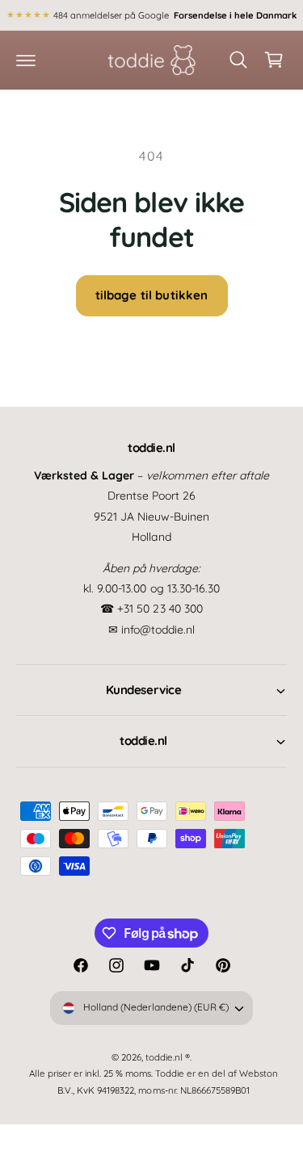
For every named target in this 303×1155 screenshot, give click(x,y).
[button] (26, 59)
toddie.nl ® (167, 1057)
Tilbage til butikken (151, 295)
